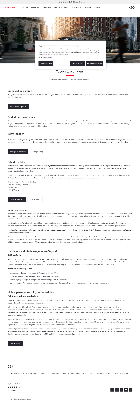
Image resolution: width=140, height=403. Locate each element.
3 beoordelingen (79, 2)
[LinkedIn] (121, 390)
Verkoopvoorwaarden (50, 373)
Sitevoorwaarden (103, 373)
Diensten (87, 7)
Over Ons (24, 7)
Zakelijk (98, 7)
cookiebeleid (76, 52)
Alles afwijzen (77, 63)
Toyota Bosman (10, 7)
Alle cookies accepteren (94, 63)
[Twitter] (130, 390)
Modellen (35, 7)
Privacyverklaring (30, 373)
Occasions (46, 7)
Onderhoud (76, 7)
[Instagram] (117, 390)
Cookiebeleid (13, 373)
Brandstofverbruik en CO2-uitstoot (77, 373)
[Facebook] (112, 390)
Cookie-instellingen (46, 63)
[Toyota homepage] (132, 7)
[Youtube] (126, 390)
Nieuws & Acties (61, 7)
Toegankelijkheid (121, 373)
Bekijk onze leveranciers (45, 57)
